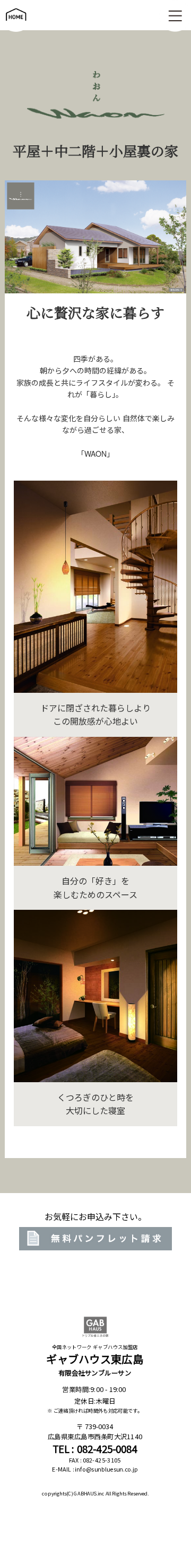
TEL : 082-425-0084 (95, 1449)
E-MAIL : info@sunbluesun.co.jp (95, 1469)
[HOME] (16, 26)
